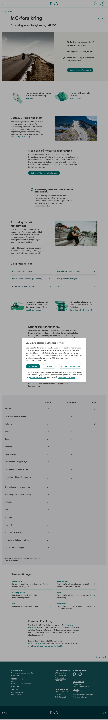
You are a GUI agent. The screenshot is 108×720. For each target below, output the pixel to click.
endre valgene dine (38, 377)
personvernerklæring (66, 377)
